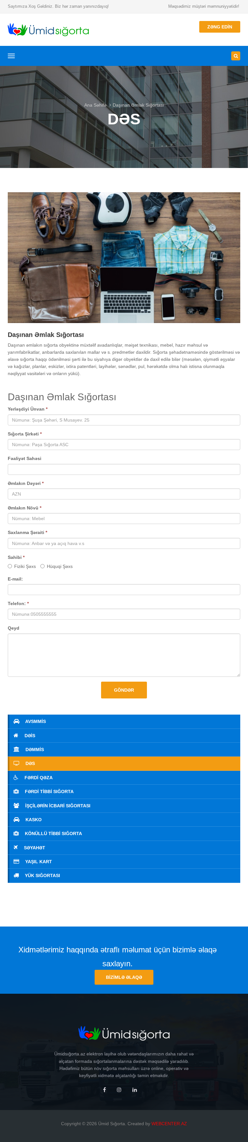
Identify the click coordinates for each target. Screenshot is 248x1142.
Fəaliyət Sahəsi (24, 458)
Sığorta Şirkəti (25, 433)
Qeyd (13, 628)
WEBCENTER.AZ (169, 1123)
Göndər (124, 690)
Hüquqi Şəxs (60, 566)
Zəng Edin (219, 26)
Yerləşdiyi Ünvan (27, 409)
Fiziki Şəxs (25, 566)
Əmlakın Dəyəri (26, 483)
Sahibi (16, 557)
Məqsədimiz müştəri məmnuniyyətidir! (203, 6)
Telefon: (18, 603)
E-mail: (15, 578)
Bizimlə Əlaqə (124, 977)
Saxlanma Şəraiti (27, 532)
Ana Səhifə (95, 105)
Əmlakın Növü (24, 507)
